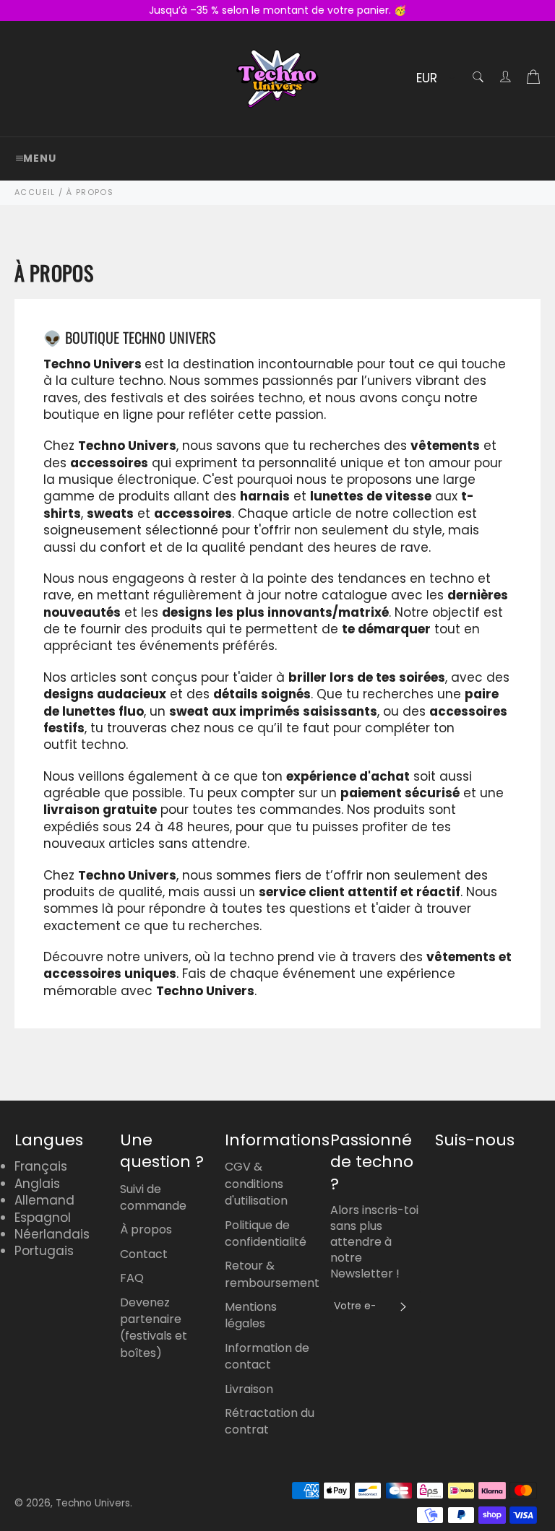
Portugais (44, 1250)
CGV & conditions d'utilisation (256, 1183)
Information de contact (267, 1356)
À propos (146, 1229)
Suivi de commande (153, 1197)
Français (40, 1166)
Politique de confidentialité (265, 1233)
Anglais (37, 1183)
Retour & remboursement (272, 1274)
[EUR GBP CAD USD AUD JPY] (433, 79)
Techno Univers (93, 1503)
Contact (144, 1254)
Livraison (249, 1389)
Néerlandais (52, 1234)
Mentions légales (251, 1315)
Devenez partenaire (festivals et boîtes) (153, 1327)
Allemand (44, 1200)
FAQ (132, 1278)
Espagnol (42, 1217)
